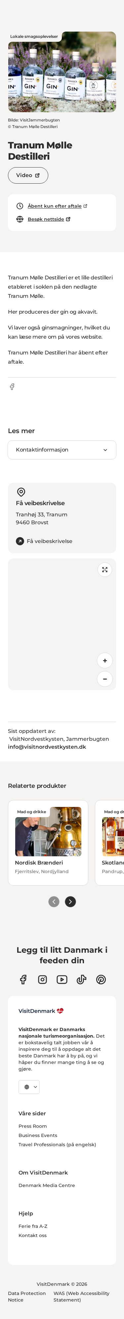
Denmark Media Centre (47, 1185)
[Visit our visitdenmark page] (62, 979)
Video (24, 175)
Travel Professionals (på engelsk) (57, 1145)
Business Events (38, 1135)
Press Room (33, 1126)
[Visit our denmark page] (23, 979)
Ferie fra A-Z (33, 1226)
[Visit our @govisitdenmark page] (81, 979)
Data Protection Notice (27, 1296)
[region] (62, 624)
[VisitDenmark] (41, 1011)
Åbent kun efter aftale (55, 206)
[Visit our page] (42, 979)
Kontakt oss (33, 1235)
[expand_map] (105, 569)
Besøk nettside (46, 219)
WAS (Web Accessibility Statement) (81, 1296)
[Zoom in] (105, 660)
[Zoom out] (105, 679)
